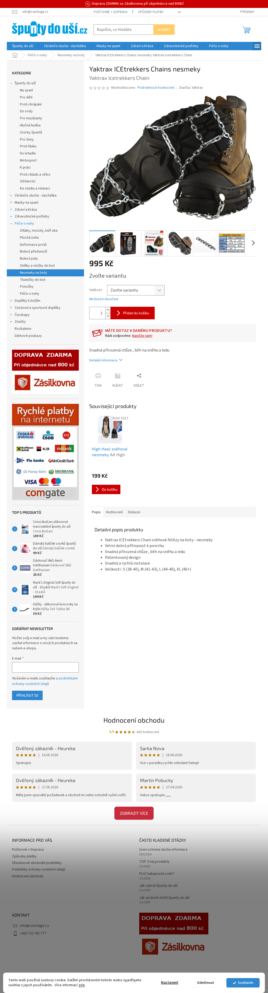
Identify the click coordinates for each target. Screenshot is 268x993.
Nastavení (169, 982)
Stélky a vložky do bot (37, 265)
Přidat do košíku (136, 313)
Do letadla (28, 153)
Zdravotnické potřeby (32, 216)
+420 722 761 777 (33, 933)
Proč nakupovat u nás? (156, 873)
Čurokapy (22, 314)
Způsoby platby (151, 12)
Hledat (164, 29)
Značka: (191, 87)
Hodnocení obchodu (134, 720)
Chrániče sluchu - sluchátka (36, 195)
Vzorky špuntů (31, 132)
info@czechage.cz (34, 925)
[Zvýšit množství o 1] (107, 310)
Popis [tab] (96, 512)
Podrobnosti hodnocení (155, 87)
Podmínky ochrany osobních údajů (38, 869)
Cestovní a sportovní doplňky (37, 307)
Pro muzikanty (31, 118)
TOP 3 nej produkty (154, 861)
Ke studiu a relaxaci (35, 188)
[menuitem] (22, 46)
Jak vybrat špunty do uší (158, 885)
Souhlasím (245, 982)
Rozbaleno (23, 328)
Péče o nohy (24, 223)
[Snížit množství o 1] (107, 316)
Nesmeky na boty (33, 272)
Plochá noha (29, 237)
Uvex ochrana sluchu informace (163, 849)
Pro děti (26, 97)
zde (82, 985)
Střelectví (27, 181)
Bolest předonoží (33, 251)
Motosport (28, 160)
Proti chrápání (31, 104)
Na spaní (26, 90)
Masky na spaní (26, 202)
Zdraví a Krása (26, 209)
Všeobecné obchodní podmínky (37, 863)
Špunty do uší (25, 83)
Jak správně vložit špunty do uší (164, 897)
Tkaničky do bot (32, 279)
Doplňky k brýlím (27, 300)
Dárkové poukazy (28, 335)
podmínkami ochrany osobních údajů (45, 681)
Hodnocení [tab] (114, 512)
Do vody (26, 111)
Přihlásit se (27, 695)
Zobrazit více (134, 813)
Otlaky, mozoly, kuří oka (39, 230)
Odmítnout (205, 982)
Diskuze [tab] (134, 512)
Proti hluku (28, 146)
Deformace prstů (33, 244)
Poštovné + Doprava (110, 12)
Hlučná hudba (30, 125)
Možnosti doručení (103, 299)
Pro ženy (27, 139)
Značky (20, 321)
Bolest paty (29, 258)
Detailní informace (103, 360)
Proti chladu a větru (35, 174)
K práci (25, 167)
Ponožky (27, 286)
